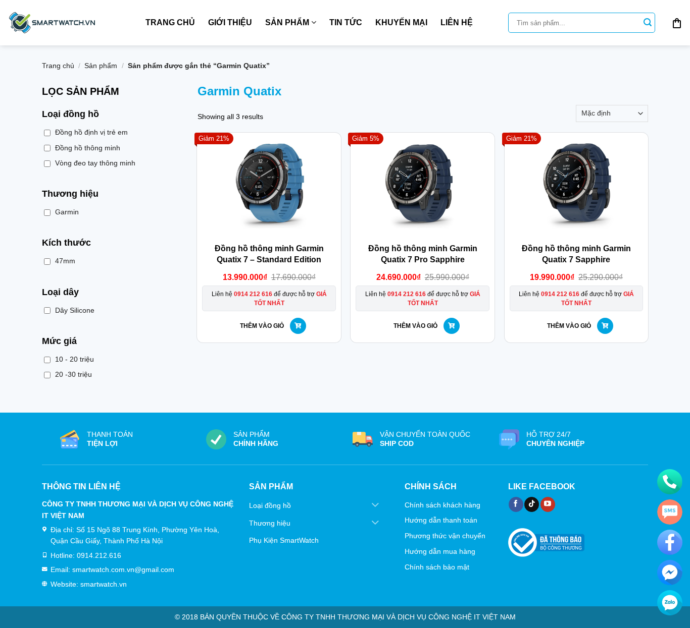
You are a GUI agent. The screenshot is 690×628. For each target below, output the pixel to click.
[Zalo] (669, 602)
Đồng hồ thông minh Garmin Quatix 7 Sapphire (576, 254)
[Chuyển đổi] (375, 506)
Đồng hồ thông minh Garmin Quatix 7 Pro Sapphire (422, 254)
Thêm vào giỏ (262, 325)
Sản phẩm (287, 22)
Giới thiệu (230, 22)
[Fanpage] (669, 542)
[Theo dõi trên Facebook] (516, 504)
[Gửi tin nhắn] (669, 512)
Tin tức (345, 22)
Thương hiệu (269, 523)
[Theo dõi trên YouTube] (547, 504)
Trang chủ (170, 22)
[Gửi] (647, 23)
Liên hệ (456, 22)
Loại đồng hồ (270, 505)
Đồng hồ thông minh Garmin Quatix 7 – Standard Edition (269, 254)
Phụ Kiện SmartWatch (284, 540)
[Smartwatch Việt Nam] (52, 22)
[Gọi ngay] (669, 481)
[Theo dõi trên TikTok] (531, 504)
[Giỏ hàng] (677, 22)
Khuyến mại (401, 22)
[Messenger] (669, 572)
